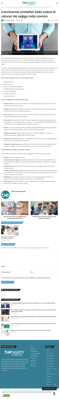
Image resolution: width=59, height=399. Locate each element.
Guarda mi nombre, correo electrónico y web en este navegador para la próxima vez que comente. (26, 277)
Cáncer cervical (49, 353)
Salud (54, 384)
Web (32, 272)
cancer (47, 350)
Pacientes (33, 360)
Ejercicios (33, 363)
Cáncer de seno (49, 366)
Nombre (3, 266)
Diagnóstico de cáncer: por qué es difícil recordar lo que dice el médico (31, 330)
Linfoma (48, 371)
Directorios (33, 365)
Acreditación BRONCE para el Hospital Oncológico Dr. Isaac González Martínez (33, 303)
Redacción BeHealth (8, 20)
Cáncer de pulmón (50, 363)
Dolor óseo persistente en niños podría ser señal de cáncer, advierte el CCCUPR (33, 323)
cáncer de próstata (50, 361)
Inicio (3, 7)
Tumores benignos (35, 353)
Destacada (48, 368)
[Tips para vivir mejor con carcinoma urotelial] (10, 230)
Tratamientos (34, 351)
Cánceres (8, 7)
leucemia (55, 368)
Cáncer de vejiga (15, 7)
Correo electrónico (6, 272)
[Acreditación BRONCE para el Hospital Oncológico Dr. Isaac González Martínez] (5, 305)
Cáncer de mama (50, 358)
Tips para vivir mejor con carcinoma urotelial (8, 237)
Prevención (48, 381)
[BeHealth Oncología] (29, 3)
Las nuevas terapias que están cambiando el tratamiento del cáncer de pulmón (33, 316)
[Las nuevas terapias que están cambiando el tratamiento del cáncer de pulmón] (5, 319)
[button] (54, 394)
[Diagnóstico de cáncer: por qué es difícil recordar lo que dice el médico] (5, 332)
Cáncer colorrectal (50, 355)
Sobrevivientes (34, 356)
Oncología (48, 376)
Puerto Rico (48, 384)
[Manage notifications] (3, 395)
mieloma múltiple (49, 374)
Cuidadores (33, 358)
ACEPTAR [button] (6, 395)
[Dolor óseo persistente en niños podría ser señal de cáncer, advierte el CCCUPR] (5, 326)
